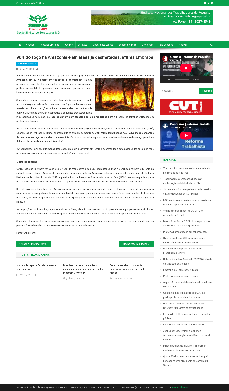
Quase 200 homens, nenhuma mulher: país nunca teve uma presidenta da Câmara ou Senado (186, 361)
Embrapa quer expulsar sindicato (180, 270)
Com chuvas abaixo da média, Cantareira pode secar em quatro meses (128, 269)
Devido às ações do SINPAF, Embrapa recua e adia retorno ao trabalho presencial (187, 223)
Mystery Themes (180, 387)
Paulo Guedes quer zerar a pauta (180, 276)
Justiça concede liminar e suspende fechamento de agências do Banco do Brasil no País (186, 335)
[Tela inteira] (208, 79)
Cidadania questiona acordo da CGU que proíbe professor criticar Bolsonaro (184, 295)
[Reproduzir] (164, 79)
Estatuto (82, 44)
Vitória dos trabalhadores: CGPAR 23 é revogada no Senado (183, 212)
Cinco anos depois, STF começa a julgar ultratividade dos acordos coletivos (184, 240)
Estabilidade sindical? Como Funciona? (183, 324)
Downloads (148, 44)
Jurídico (68, 44)
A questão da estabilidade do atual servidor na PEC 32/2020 (187, 284)
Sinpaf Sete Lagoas (103, 44)
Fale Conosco (166, 44)
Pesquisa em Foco (49, 44)
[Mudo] (203, 79)
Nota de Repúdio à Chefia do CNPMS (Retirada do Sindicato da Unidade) (187, 261)
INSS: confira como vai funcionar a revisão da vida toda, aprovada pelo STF (187, 202)
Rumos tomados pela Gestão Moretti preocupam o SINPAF (182, 250)
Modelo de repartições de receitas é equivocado (36, 267)
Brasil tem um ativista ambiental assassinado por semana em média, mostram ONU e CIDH (83, 269)
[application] (186, 68)
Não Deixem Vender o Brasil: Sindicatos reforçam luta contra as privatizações (184, 305)
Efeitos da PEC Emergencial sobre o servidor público (186, 316)
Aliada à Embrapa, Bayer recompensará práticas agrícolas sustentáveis (36, 244)
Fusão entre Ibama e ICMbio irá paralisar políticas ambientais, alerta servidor (184, 347)
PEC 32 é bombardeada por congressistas (185, 232)
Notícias (30, 44)
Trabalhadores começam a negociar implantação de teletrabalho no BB (182, 181)
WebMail (182, 44)
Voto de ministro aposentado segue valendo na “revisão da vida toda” (186, 170)
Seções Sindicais (127, 44)
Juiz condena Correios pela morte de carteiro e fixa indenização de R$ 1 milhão (187, 191)
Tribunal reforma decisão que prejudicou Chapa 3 (138, 244)
